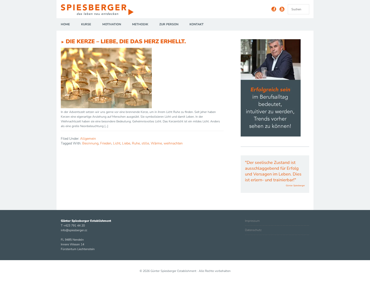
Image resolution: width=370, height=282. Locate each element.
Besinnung (90, 143)
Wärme (156, 143)
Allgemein (88, 138)
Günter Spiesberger (99, 9)
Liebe (126, 143)
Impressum (252, 221)
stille (145, 143)
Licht (116, 143)
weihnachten (173, 143)
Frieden (105, 143)
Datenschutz (253, 230)
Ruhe (136, 143)
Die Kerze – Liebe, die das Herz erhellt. (126, 41)
